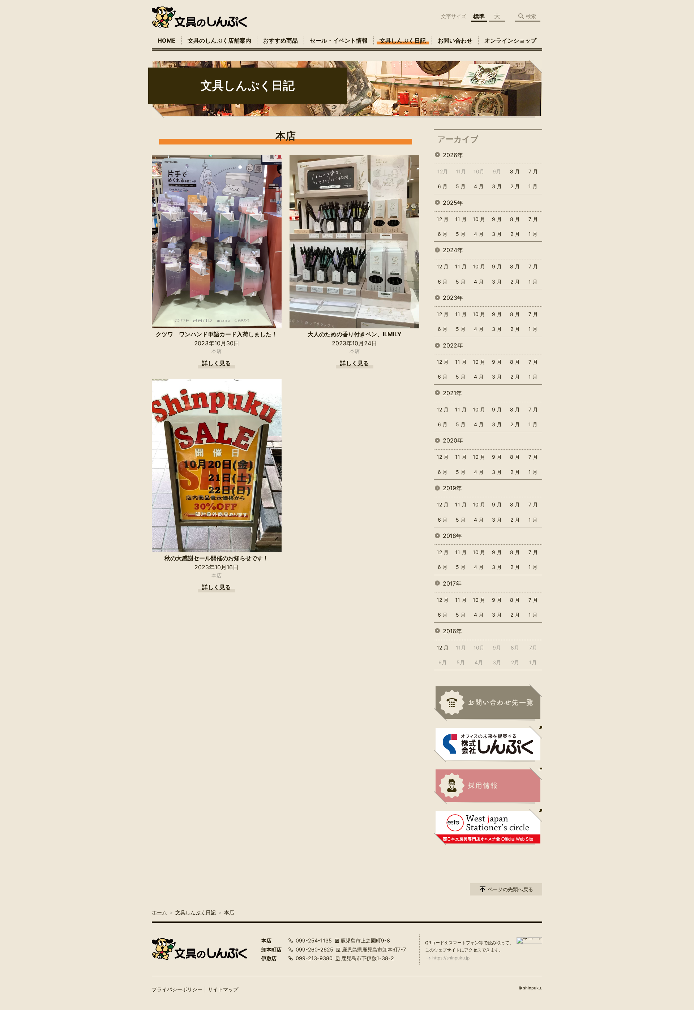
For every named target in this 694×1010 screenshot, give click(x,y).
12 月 (443, 219)
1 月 (532, 186)
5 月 (461, 186)
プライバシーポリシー (177, 989)
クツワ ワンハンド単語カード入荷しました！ (216, 334)
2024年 (453, 250)
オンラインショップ (510, 40)
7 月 (533, 171)
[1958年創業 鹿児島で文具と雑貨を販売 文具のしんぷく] (199, 17)
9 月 (497, 219)
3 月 (497, 186)
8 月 (515, 171)
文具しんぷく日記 (403, 40)
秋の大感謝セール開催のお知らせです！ (216, 558)
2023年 (453, 297)
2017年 (452, 583)
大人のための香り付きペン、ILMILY (355, 334)
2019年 (452, 488)
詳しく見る (216, 363)
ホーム (159, 912)
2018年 (452, 535)
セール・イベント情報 (339, 40)
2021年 (452, 393)
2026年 (453, 155)
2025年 (453, 202)
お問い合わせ (455, 40)
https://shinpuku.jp (451, 958)
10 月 (479, 219)
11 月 (461, 219)
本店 (216, 351)
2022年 (453, 345)
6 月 (442, 186)
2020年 (453, 440)
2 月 (515, 186)
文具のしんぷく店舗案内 (219, 40)
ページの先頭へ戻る (510, 889)
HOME (167, 40)
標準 (479, 16)
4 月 (479, 186)
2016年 (452, 631)
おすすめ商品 (280, 40)
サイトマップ (223, 989)
